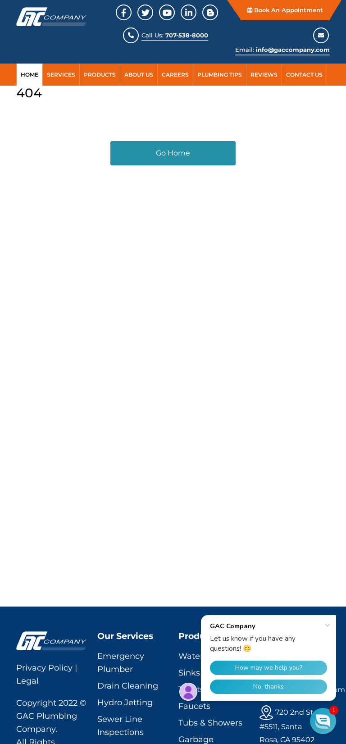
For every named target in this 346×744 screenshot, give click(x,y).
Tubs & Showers (210, 723)
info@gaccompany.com (293, 49)
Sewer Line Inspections (120, 725)
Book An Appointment (287, 10)
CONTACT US (304, 74)
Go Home (173, 153)
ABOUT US (138, 74)
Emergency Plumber (120, 662)
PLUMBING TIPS (219, 74)
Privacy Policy (44, 668)
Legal (27, 681)
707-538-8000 (186, 35)
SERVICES (61, 74)
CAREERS (175, 74)
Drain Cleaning (127, 686)
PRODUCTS (100, 74)
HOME (29, 74)
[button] (323, 721)
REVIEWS (264, 74)
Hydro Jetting (125, 702)
